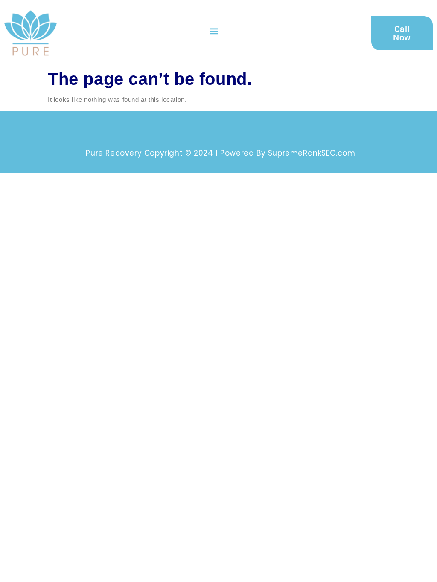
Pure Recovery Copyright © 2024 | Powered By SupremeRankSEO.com (220, 153)
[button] (214, 31)
